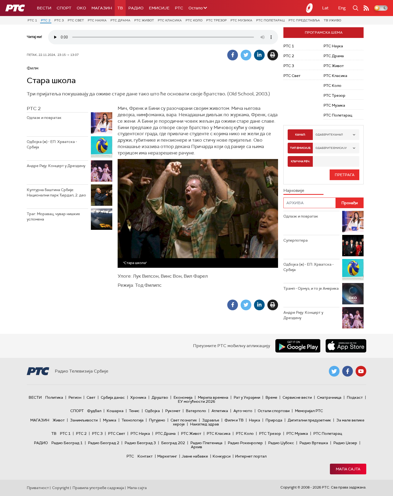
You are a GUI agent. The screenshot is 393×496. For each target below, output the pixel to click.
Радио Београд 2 (103, 442)
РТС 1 (32, 20)
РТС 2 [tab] (34, 108)
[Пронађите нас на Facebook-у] (347, 371)
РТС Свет (76, 20)
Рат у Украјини (247, 397)
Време (271, 397)
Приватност (38, 487)
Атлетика (219, 410)
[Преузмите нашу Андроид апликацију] (297, 345)
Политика (54, 397)
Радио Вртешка (313, 442)
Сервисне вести (297, 397)
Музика (109, 420)
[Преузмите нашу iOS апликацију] (346, 345)
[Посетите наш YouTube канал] (361, 371)
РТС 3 (59, 20)
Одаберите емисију (331, 148)
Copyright (60, 487)
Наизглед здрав (204, 424)
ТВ (120, 8)
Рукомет (172, 410)
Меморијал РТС (309, 410)
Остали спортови (274, 410)
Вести (44, 8)
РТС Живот (144, 20)
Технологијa (133, 420)
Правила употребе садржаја (98, 487)
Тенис (134, 410)
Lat (325, 8)
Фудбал (94, 410)
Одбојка (152, 410)
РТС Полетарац (270, 20)
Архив (196, 446)
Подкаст (355, 397)
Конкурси (221, 456)
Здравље (210, 420)
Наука (254, 420)
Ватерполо (196, 410)
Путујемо (157, 420)
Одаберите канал (329, 134)
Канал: (300, 134)
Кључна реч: (300, 161)
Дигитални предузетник (309, 420)
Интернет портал (251, 456)
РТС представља (304, 20)
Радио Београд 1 (67, 442)
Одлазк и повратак (44, 117)
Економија (183, 397)
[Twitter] (246, 55)
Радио (136, 8)
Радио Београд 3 (140, 442)
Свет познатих (184, 420)
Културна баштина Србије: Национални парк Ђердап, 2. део (56, 192)
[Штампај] (272, 55)
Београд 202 (173, 442)
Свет (91, 397)
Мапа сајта (348, 469)
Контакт (145, 456)
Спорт (64, 8)
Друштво (160, 397)
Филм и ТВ (234, 420)
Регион (74, 397)
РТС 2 (46, 20)
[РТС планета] (309, 8)
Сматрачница (329, 397)
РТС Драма (120, 20)
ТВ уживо (332, 20)
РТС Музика (241, 20)
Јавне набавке (195, 456)
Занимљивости (84, 420)
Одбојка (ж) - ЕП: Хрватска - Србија (52, 144)
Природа (273, 420)
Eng (342, 8)
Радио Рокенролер (245, 442)
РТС (179, 8)
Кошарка (115, 410)
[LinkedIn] (259, 55)
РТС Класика (170, 20)
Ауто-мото (242, 410)
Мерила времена (213, 397)
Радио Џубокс (281, 442)
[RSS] (366, 8)
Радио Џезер (345, 442)
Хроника (138, 397)
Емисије (159, 8)
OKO (81, 8)
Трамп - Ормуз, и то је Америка (311, 288)
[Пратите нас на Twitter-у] (334, 371)
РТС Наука (97, 20)
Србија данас (113, 397)
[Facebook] (232, 55)
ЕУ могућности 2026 (196, 401)
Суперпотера (295, 240)
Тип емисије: (300, 148)
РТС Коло (194, 20)
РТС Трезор (216, 20)
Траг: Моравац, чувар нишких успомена (53, 216)
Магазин (101, 8)
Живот (59, 420)
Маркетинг (167, 456)
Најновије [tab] (293, 190)
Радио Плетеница (206, 442)
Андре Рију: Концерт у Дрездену (56, 165)
